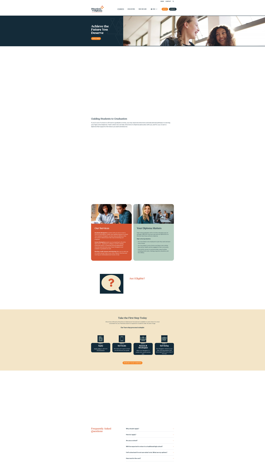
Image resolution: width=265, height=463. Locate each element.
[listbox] (154, 9)
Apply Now (96, 38)
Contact (168, 1)
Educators (131, 9)
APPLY (165, 9)
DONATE (172, 9)
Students (120, 9)
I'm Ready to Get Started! (132, 363)
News (162, 1)
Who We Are (143, 9)
